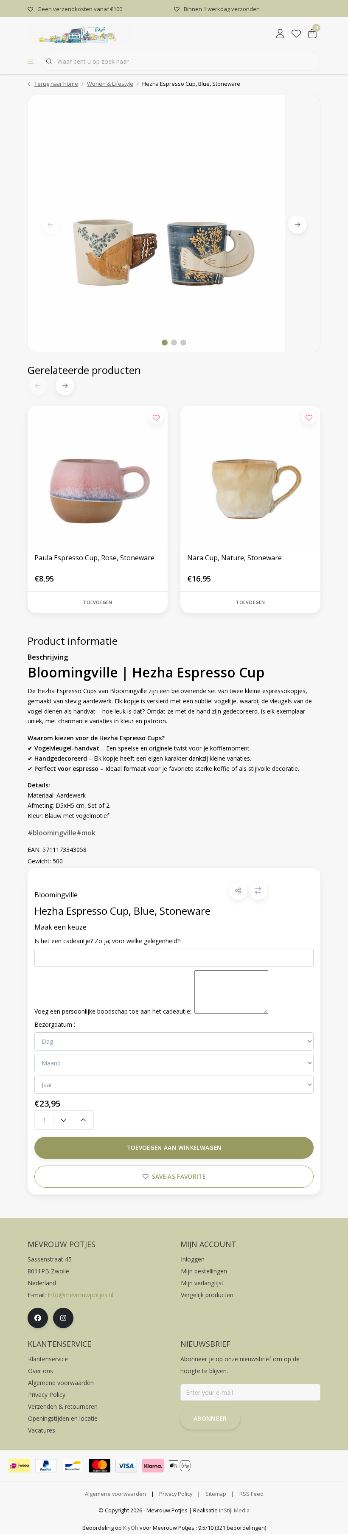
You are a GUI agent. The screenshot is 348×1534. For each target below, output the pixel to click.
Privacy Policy (175, 1493)
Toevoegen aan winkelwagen (174, 1147)
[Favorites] (296, 34)
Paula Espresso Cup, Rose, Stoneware (94, 557)
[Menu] (31, 61)
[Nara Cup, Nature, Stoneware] (250, 476)
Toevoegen (97, 602)
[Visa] (126, 1465)
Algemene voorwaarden (115, 1493)
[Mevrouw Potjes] (80, 33)
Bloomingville (56, 894)
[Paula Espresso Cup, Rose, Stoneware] (98, 476)
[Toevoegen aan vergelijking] (258, 891)
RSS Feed (251, 1493)
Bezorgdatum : (54, 1024)
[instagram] (63, 1318)
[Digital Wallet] (180, 1465)
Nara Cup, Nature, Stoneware (234, 557)
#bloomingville (52, 832)
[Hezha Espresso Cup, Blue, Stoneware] (174, 223)
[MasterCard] (99, 1465)
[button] (238, 891)
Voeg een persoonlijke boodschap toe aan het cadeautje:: (113, 1011)
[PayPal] (46, 1465)
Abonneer (210, 1418)
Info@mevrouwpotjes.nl (80, 1295)
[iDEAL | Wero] (19, 1465)
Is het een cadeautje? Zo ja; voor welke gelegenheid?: (107, 941)
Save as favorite (178, 1176)
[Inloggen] (280, 34)
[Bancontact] (73, 1465)
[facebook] (38, 1318)
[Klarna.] (153, 1465)
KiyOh (130, 1527)
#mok (85, 832)
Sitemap (215, 1493)
